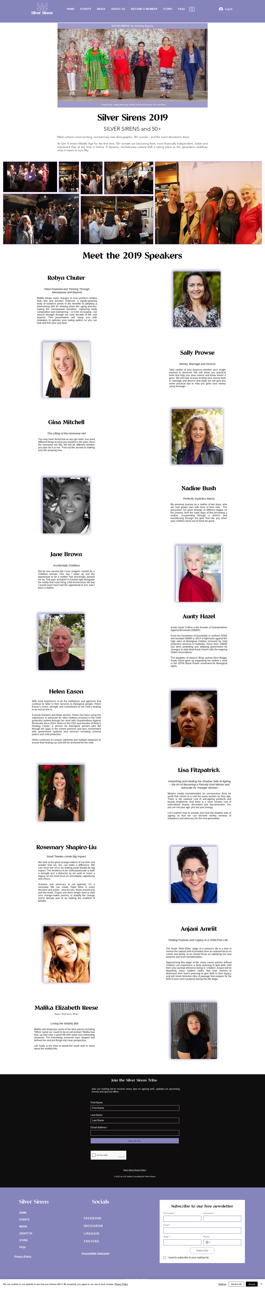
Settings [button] (222, 1284)
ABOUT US (25, 1233)
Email (166, 1225)
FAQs (22, 1247)
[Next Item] (256, 203)
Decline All (236, 1284)
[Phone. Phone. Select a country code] (208, 1242)
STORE (23, 1240)
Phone (206, 1236)
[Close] (261, 1284)
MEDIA (23, 1226)
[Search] (191, 9)
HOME (23, 1212)
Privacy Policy (121, 1284)
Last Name (96, 1115)
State (166, 1236)
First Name (97, 1102)
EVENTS (24, 1219)
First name (169, 1213)
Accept (251, 1284)
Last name (209, 1213)
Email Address (98, 1127)
